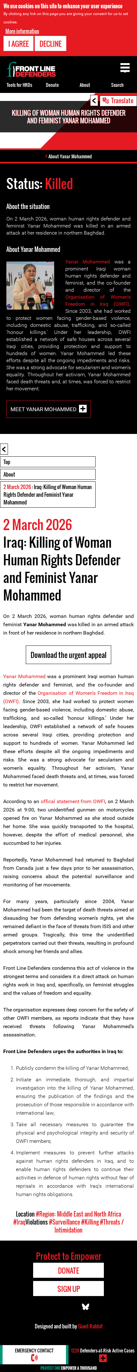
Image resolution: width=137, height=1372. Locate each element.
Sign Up (68, 1289)
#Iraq (19, 1222)
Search (117, 84)
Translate (122, 100)
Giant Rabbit (90, 1326)
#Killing (90, 1222)
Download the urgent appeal (68, 655)
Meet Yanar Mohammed (43, 409)
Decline (50, 43)
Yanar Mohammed (87, 262)
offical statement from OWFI (73, 801)
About (9, 474)
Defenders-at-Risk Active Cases (102, 1350)
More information (22, 31)
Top (7, 462)
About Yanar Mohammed (70, 156)
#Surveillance (64, 1222)
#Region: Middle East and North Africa (78, 1214)
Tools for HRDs (19, 84)
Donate (52, 84)
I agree (18, 43)
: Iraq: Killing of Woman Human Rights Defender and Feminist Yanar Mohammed (48, 494)
